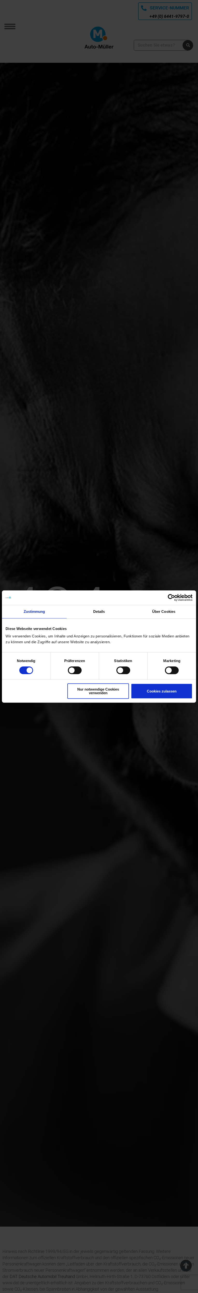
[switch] (75, 670)
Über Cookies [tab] (163, 611)
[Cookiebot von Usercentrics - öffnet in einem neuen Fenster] (171, 597)
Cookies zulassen (162, 691)
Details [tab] (99, 611)
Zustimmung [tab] (34, 611)
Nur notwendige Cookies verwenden (98, 691)
